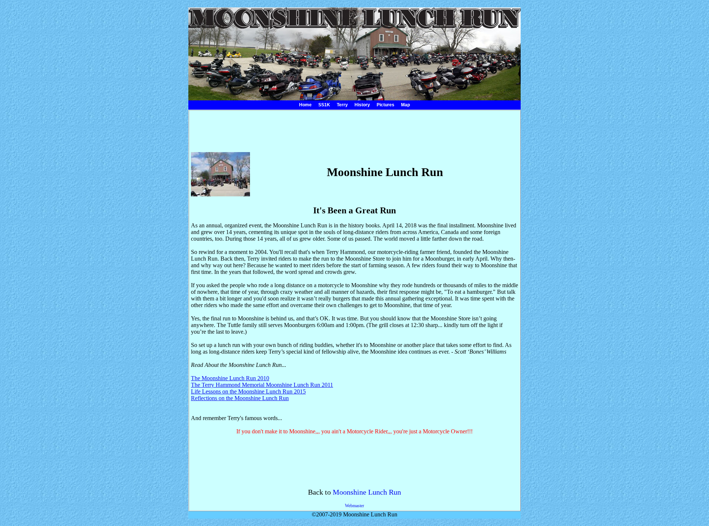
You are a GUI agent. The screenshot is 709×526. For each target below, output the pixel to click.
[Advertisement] (354, 128)
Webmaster (354, 505)
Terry (342, 104)
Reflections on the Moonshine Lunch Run (240, 398)
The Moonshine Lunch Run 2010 (230, 378)
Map (405, 104)
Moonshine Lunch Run (367, 492)
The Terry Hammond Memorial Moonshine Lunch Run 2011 (262, 385)
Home (305, 104)
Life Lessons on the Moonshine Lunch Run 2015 (248, 391)
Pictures (385, 104)
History (362, 104)
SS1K (324, 104)
